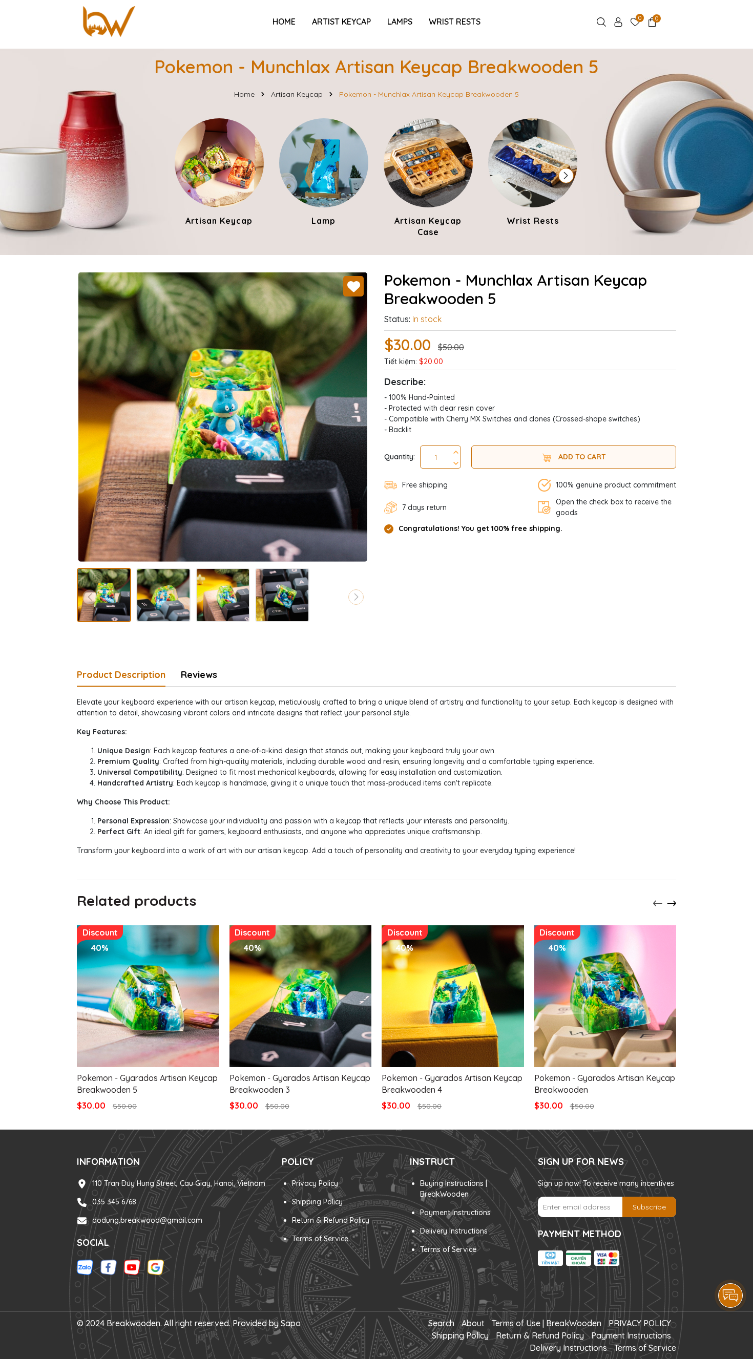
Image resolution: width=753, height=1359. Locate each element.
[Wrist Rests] (532, 173)
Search (441, 1323)
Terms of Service (320, 1238)
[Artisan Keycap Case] (428, 179)
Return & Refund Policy (330, 1220)
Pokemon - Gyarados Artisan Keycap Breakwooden (604, 1083)
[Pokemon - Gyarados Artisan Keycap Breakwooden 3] (300, 996)
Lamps (399, 21)
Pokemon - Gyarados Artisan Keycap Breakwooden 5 (147, 1083)
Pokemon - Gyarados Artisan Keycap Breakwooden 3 (299, 1083)
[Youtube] (132, 1266)
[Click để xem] (223, 417)
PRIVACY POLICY (640, 1323)
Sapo (291, 1323)
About (473, 1323)
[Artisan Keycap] (219, 173)
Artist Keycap (341, 21)
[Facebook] (108, 1266)
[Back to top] (731, 1267)
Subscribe (649, 1207)
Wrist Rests (454, 21)
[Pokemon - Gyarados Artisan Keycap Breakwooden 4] (453, 996)
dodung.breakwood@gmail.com (147, 1220)
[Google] (156, 1266)
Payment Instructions (455, 1212)
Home (284, 21)
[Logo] (108, 21)
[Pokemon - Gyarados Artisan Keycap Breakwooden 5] (148, 996)
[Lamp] (323, 173)
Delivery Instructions (454, 1231)
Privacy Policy (315, 1183)
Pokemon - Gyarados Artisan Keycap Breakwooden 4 (452, 1083)
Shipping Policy (317, 1201)
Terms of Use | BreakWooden (546, 1323)
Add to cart (580, 456)
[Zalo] (85, 1266)
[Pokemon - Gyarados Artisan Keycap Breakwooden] (605, 996)
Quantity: (399, 456)
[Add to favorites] (353, 286)
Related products (136, 900)
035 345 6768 (114, 1201)
